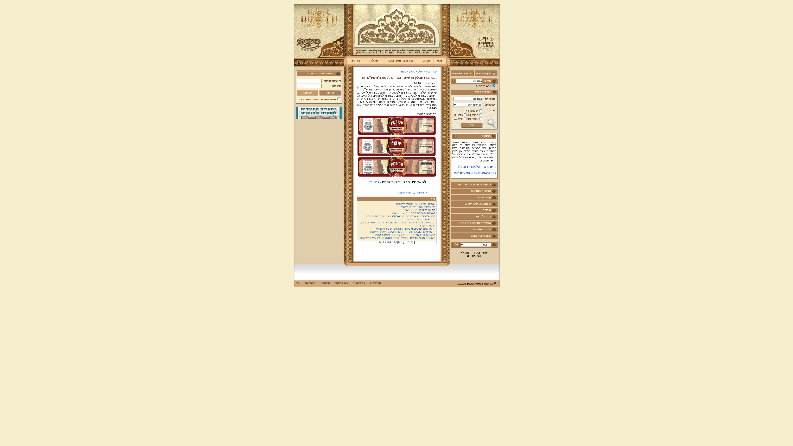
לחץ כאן (373, 182)
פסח (403, 71)
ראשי (440, 60)
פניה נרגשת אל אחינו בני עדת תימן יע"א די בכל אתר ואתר (475, 169)
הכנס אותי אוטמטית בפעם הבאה (317, 99)
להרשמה (307, 92)
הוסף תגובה (405, 192)
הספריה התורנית (481, 190)
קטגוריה (490, 104)
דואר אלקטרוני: (332, 80)
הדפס (420, 192)
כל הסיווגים (472, 111)
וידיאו (460, 119)
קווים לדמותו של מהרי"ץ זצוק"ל (477, 161)
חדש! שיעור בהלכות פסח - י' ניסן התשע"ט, (402, 231)
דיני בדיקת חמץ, (418, 207)
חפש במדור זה (483, 86)
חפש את (490, 98)
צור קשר (355, 60)
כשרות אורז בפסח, (415, 203)
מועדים (411, 71)
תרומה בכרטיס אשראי (477, 203)
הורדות (487, 210)
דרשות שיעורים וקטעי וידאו (474, 184)
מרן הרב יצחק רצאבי (400, 60)
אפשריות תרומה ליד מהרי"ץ (474, 222)
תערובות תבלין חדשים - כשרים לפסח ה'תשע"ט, (397, 238)
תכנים (426, 60)
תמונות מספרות (481, 229)
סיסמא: (336, 85)
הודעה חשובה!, (419, 210)
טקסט (475, 119)
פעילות (373, 60)
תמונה (474, 115)
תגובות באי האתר (480, 235)
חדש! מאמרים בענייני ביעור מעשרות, (405, 228)
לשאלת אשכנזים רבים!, (413, 213)
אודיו (460, 115)
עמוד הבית (431, 71)
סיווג (492, 110)
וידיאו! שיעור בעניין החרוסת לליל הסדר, (405, 234)
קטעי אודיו (484, 197)
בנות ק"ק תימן (482, 216)
